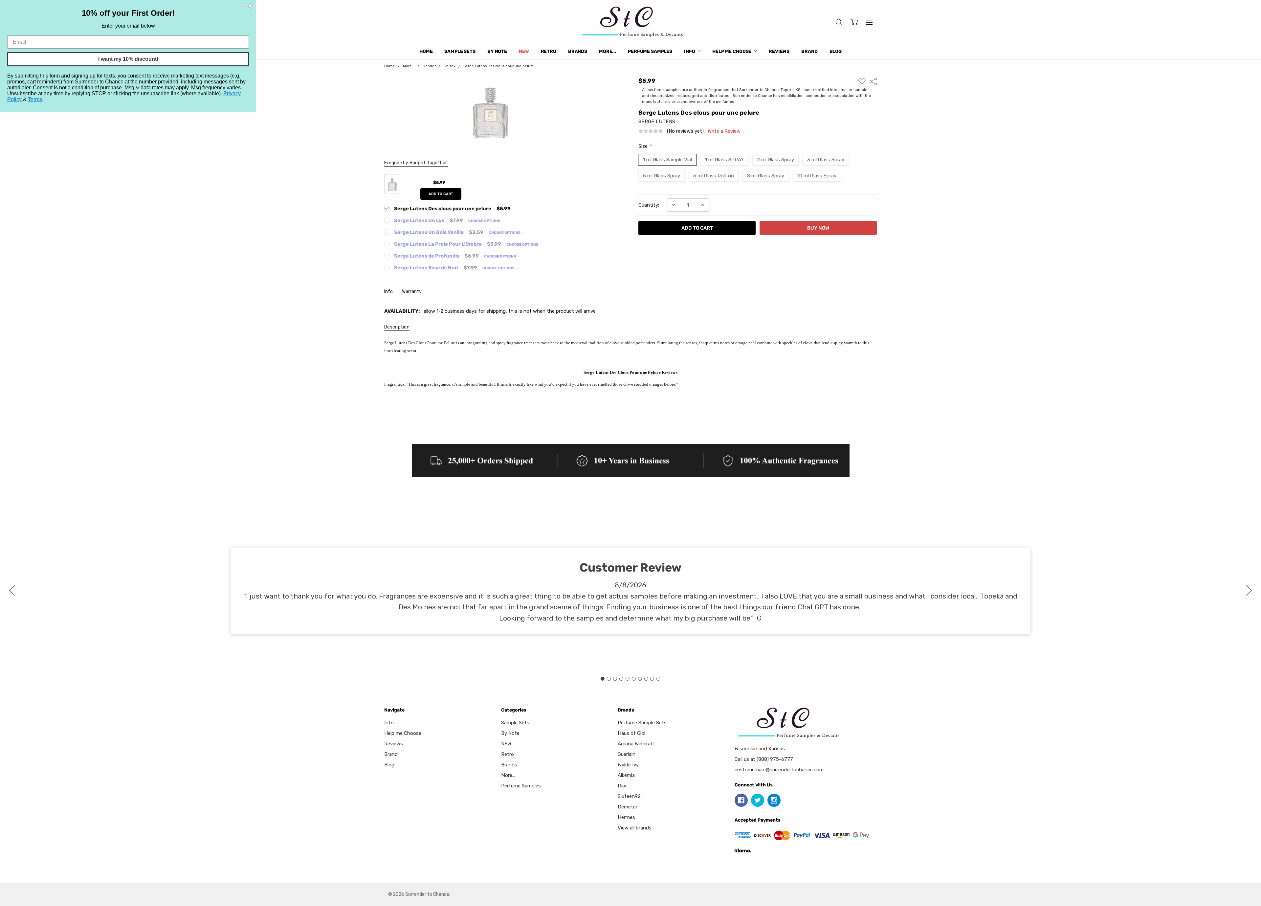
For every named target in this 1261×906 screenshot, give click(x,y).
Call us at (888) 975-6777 (764, 759)
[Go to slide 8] (646, 679)
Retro (548, 51)
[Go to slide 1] (603, 679)
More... (607, 51)
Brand (809, 51)
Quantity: (648, 205)
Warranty (412, 291)
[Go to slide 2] (1249, 591)
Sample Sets (459, 51)
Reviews (779, 51)
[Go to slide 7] (640, 679)
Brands (577, 51)
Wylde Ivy (628, 765)
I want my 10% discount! (128, 59)
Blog (836, 51)
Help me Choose (732, 51)
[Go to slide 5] (628, 679)
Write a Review (724, 131)
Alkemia (626, 775)
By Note (497, 51)
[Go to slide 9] (652, 679)
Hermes (626, 817)
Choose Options (484, 221)
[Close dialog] (250, 6)
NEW (524, 51)
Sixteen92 (629, 796)
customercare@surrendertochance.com (779, 770)
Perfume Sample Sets (642, 723)
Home (425, 51)
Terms (35, 99)
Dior (622, 786)
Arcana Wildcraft (636, 744)
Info (690, 51)
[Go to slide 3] (615, 679)
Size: (645, 146)
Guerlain (626, 754)
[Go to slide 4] (621, 679)
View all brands (635, 828)
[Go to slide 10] (12, 591)
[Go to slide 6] (633, 679)
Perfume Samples (650, 51)
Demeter (627, 807)
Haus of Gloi (631, 733)
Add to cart (441, 194)
